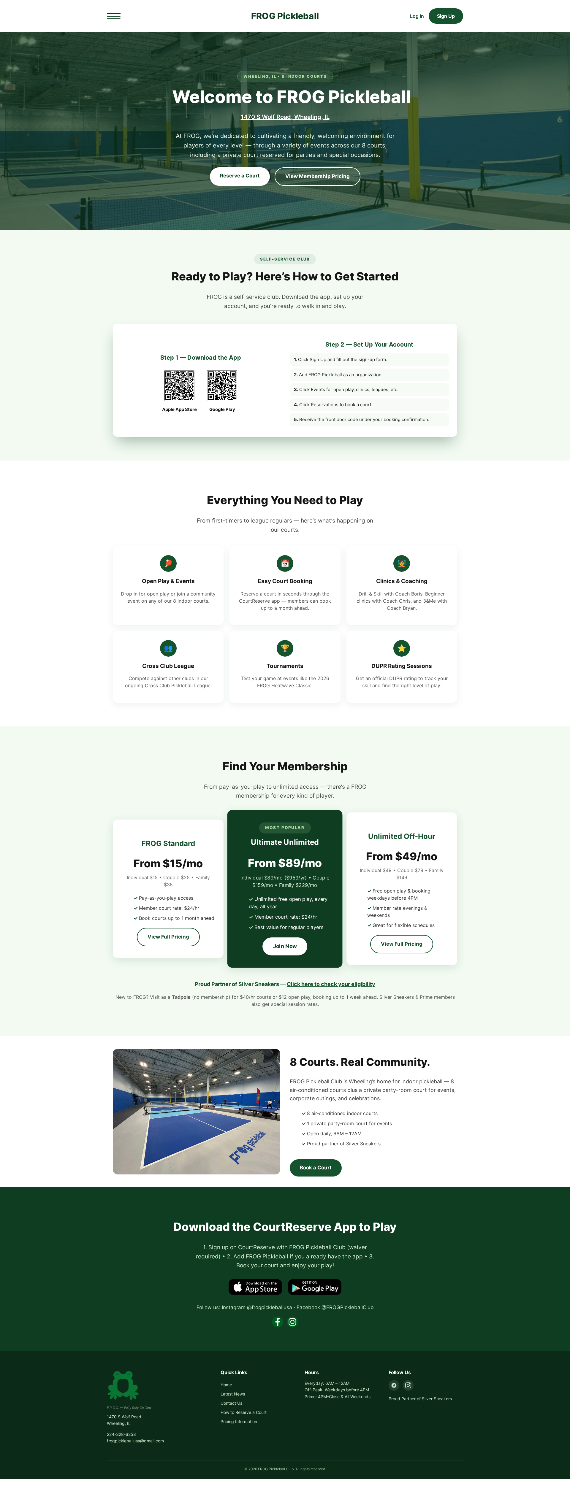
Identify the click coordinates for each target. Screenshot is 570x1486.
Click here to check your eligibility (331, 984)
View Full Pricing (168, 937)
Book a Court (316, 1168)
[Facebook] (394, 1385)
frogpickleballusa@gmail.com (135, 1440)
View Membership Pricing (317, 176)
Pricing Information (239, 1421)
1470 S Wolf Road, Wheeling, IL (285, 116)
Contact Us (231, 1403)
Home (226, 1384)
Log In (417, 16)
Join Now (285, 946)
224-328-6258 (121, 1434)
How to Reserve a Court (244, 1412)
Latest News (233, 1393)
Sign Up (446, 16)
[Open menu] (114, 16)
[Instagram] (408, 1385)
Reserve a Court (240, 176)
